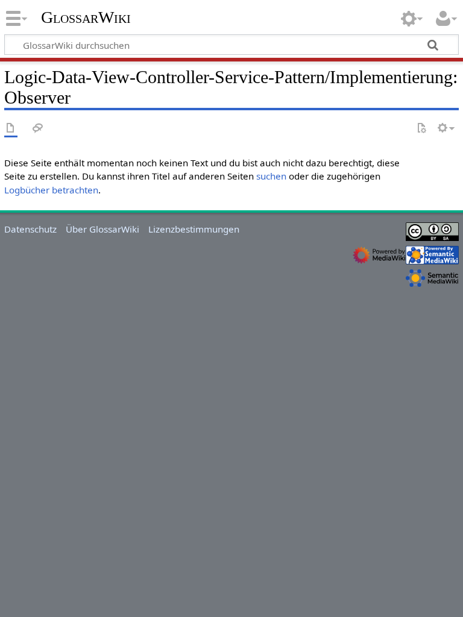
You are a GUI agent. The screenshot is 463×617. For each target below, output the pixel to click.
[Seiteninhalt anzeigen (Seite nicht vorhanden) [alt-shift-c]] (10, 129)
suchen (271, 176)
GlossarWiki (86, 17)
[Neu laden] (421, 129)
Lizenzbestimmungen (193, 229)
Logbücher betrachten (51, 190)
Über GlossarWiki (102, 229)
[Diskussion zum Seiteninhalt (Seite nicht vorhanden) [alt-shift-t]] (38, 129)
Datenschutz (30, 229)
